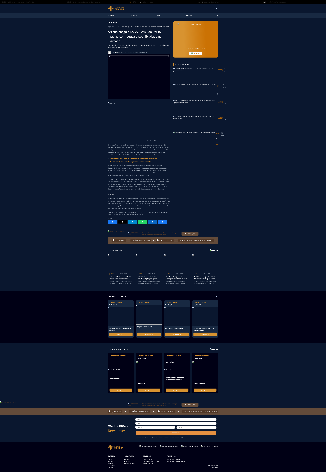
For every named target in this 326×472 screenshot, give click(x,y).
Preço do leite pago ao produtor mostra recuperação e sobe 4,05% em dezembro (120, 278)
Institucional (111, 465)
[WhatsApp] (142, 222)
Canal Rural (129, 456)
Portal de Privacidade (173, 459)
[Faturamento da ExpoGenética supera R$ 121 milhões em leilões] (194, 138)
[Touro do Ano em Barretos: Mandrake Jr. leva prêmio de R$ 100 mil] (194, 90)
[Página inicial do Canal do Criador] (116, 9)
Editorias (112, 456)
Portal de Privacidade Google (176, 461)
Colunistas (214, 15)
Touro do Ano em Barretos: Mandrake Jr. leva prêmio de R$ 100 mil (217, 90)
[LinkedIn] (152, 222)
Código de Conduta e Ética (151, 461)
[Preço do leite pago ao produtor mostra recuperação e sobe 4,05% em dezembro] (121, 262)
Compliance (147, 456)
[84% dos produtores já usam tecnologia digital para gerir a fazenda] (149, 262)
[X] (122, 222)
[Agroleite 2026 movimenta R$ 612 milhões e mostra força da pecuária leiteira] (195, 74)
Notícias (134, 15)
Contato (110, 467)
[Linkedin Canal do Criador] (209, 448)
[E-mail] (162, 222)
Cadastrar (176, 433)
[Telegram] (132, 222)
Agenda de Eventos (185, 15)
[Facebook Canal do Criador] (148, 448)
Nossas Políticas (148, 463)
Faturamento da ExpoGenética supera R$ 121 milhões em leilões (217, 138)
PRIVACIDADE (171, 456)
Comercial (127, 461)
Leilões (157, 15)
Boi (196, 274)
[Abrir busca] (216, 8)
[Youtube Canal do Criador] (189, 448)
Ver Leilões (197, 53)
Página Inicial (111, 27)
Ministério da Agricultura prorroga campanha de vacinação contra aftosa (177, 278)
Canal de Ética (147, 459)
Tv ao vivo (127, 459)
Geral (118, 27)
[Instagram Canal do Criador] (169, 448)
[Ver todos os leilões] (216, 296)
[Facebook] (112, 222)
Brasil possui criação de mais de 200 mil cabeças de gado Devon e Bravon (205, 278)
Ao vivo (111, 15)
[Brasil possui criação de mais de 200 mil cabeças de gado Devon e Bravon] (205, 262)
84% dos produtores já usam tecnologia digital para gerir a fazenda (147, 278)
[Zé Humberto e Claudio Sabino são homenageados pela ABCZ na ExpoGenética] (195, 122)
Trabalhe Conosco (129, 463)
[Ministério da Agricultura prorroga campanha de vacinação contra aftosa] (177, 262)
